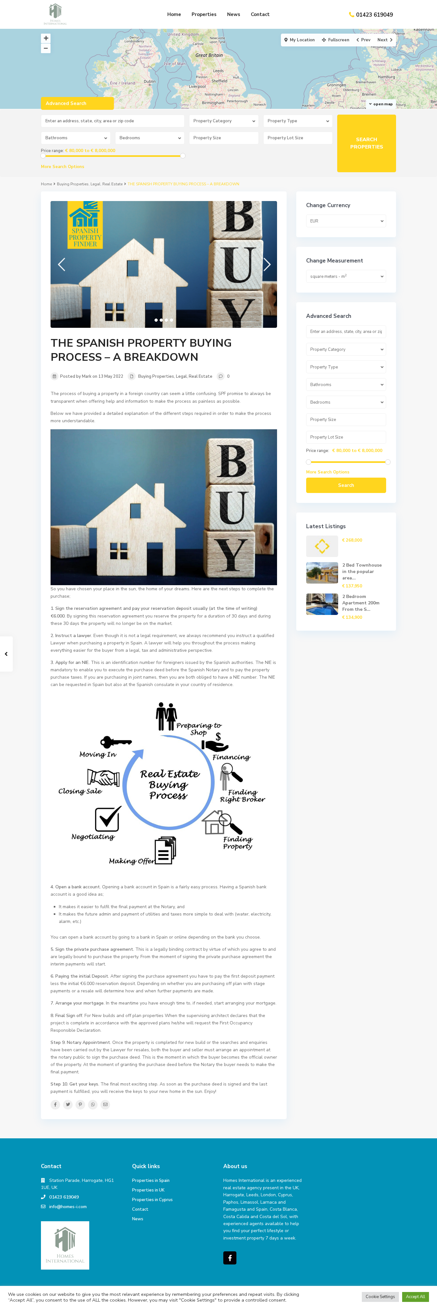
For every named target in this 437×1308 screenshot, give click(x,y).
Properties (204, 14)
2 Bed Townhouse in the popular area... (362, 571)
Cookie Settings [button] (380, 1297)
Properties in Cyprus (152, 1200)
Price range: (52, 151)
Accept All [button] (415, 1297)
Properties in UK (148, 1190)
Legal (95, 184)
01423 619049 (374, 15)
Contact (260, 14)
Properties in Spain (151, 1180)
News (233, 14)
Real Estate (112, 184)
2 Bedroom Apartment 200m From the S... (360, 602)
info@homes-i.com (68, 1207)
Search (346, 485)
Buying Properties (73, 184)
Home (174, 14)
